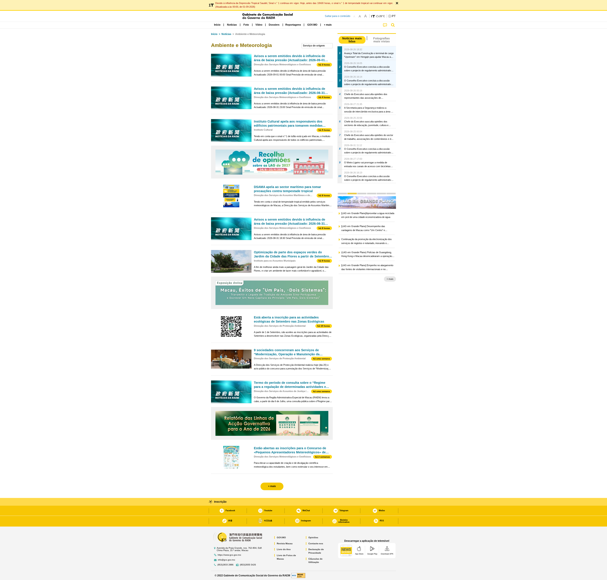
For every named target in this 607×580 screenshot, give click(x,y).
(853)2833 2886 (225, 565)
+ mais (390, 279)
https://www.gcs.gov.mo (229, 555)
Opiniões (313, 537)
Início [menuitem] (217, 24)
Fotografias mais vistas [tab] (381, 40)
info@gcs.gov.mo (226, 560)
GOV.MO (281, 537)
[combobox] (317, 45)
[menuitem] (232, 25)
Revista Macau (285, 543)
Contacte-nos (315, 543)
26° (382, 16)
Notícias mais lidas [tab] (352, 40)
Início (214, 34)
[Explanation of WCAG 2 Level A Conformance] (298, 575)
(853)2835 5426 (248, 565)
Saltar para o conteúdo (337, 16)
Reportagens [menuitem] (293, 24)
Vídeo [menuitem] (258, 24)
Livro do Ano (284, 549)
